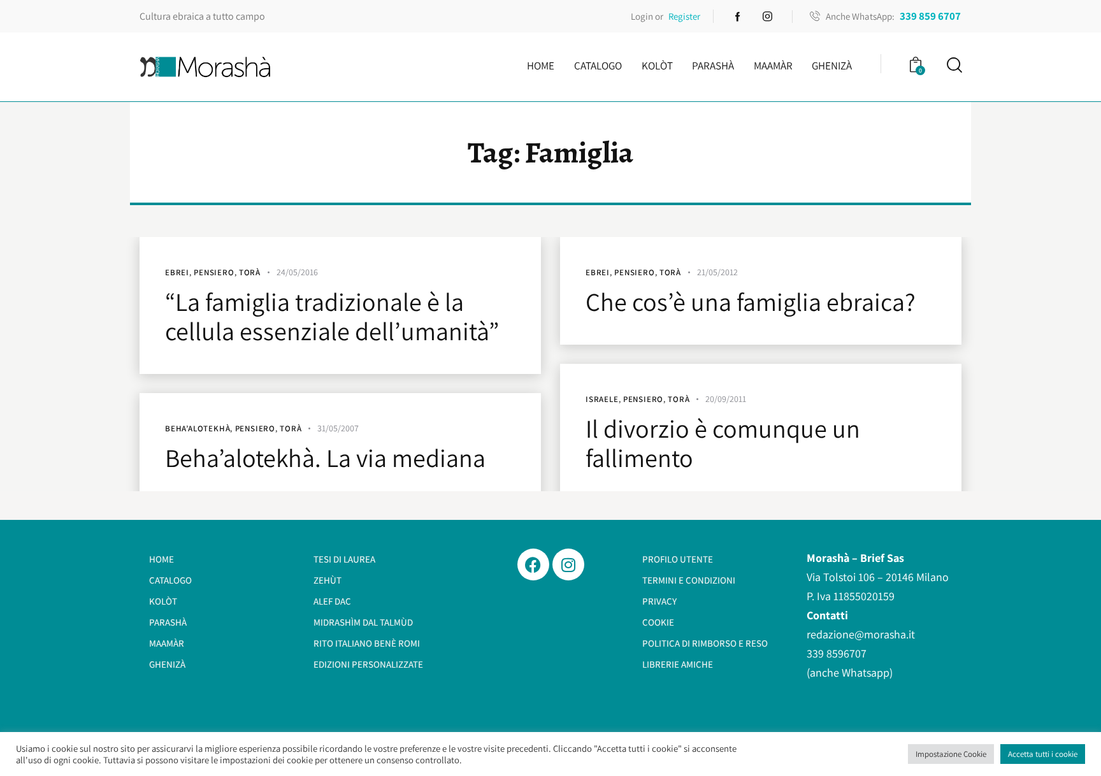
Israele (602, 399)
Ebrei (177, 272)
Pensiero (214, 272)
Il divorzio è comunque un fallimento (723, 442)
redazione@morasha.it (861, 634)
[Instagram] (568, 564)
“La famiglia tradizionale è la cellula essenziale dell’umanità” (332, 316)
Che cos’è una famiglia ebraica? (751, 301)
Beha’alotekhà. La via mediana (325, 457)
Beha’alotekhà (197, 428)
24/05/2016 (297, 272)
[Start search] (953, 65)
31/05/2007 (338, 428)
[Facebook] (533, 564)
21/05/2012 (717, 272)
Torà (250, 272)
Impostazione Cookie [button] (951, 754)
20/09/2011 (725, 399)
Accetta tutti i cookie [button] (1042, 754)
